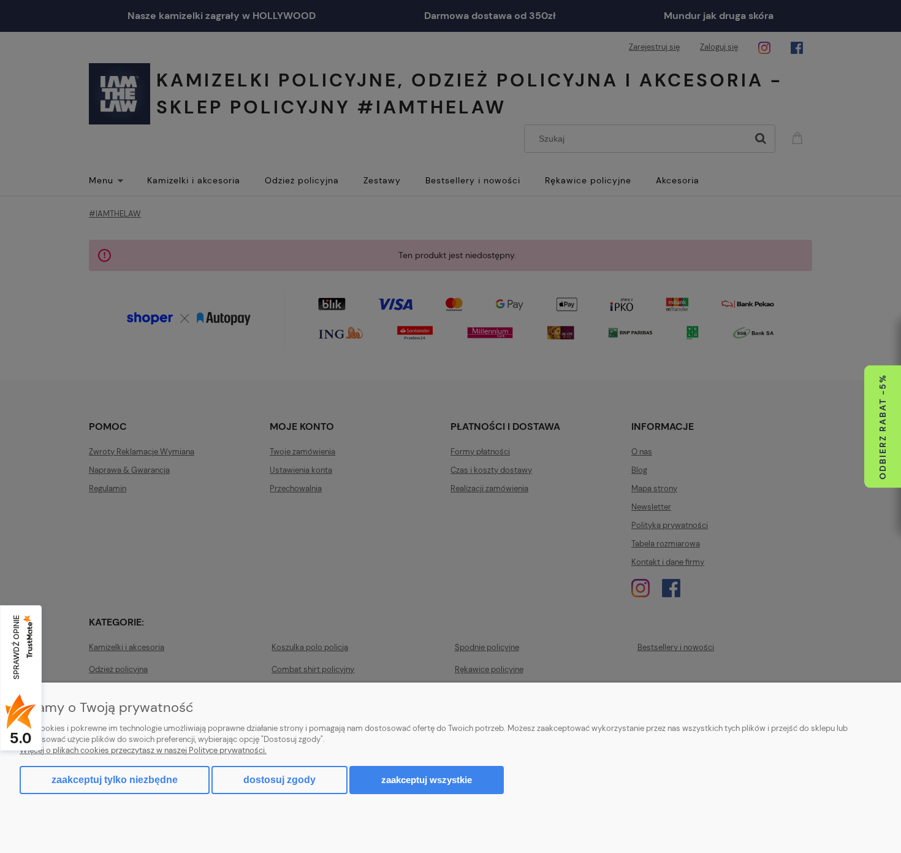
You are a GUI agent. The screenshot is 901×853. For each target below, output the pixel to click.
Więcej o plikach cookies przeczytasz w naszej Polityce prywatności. (143, 750)
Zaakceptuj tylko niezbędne (114, 780)
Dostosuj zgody (279, 780)
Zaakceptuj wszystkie (426, 780)
